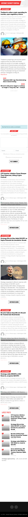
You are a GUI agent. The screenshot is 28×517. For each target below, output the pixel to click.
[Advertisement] (14, 106)
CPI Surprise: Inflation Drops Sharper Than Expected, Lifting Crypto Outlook (13, 175)
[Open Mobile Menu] (22, 3)
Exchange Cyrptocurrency (8, 458)
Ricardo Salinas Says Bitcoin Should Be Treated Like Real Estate (13, 314)
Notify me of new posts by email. (14, 157)
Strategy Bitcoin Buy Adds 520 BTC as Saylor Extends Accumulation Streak (14, 239)
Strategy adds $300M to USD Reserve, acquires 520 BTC (11, 375)
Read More (4, 74)
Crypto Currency (6, 9)
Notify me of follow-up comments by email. (14, 154)
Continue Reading (14, 227)
